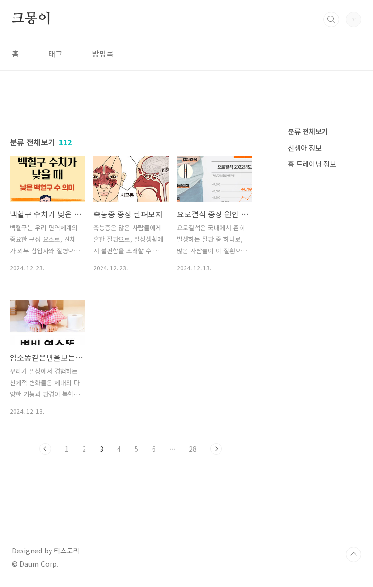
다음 (216, 449)
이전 (45, 449)
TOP (353, 554)
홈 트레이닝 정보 (312, 164)
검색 (331, 19)
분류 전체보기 (308, 131)
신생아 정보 (305, 148)
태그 (55, 53)
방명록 (103, 53)
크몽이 (31, 19)
